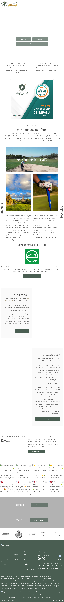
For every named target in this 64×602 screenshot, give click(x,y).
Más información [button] (36, 451)
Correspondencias (29, 569)
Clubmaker (17, 559)
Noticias (2, 597)
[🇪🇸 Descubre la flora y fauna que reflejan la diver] (40, 488)
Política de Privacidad (38, 597)
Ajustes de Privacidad (48, 597)
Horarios (26, 554)
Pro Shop (16, 557)
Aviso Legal (17, 597)
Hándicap (26, 559)
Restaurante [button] (40, 39)
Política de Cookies (10, 597)
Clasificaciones (28, 557)
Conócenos (4, 554)
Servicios (3, 562)
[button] (32, 159)
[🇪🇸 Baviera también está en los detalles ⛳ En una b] (56, 488)
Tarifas (25, 567)
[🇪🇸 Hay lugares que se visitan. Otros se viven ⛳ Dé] (56, 472)
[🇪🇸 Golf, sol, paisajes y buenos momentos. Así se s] (7, 488)
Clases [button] (32, 44)
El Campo (3, 557)
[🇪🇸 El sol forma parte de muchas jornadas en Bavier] (40, 472)
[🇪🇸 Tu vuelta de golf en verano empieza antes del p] (24, 488)
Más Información (32, 276)
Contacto (3, 564)
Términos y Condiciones (26, 597)
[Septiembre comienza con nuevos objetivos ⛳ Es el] (7, 472)
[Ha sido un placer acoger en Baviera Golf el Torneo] (24, 472)
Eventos (16, 562)
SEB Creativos (13, 600)
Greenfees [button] (24, 39)
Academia (16, 554)
